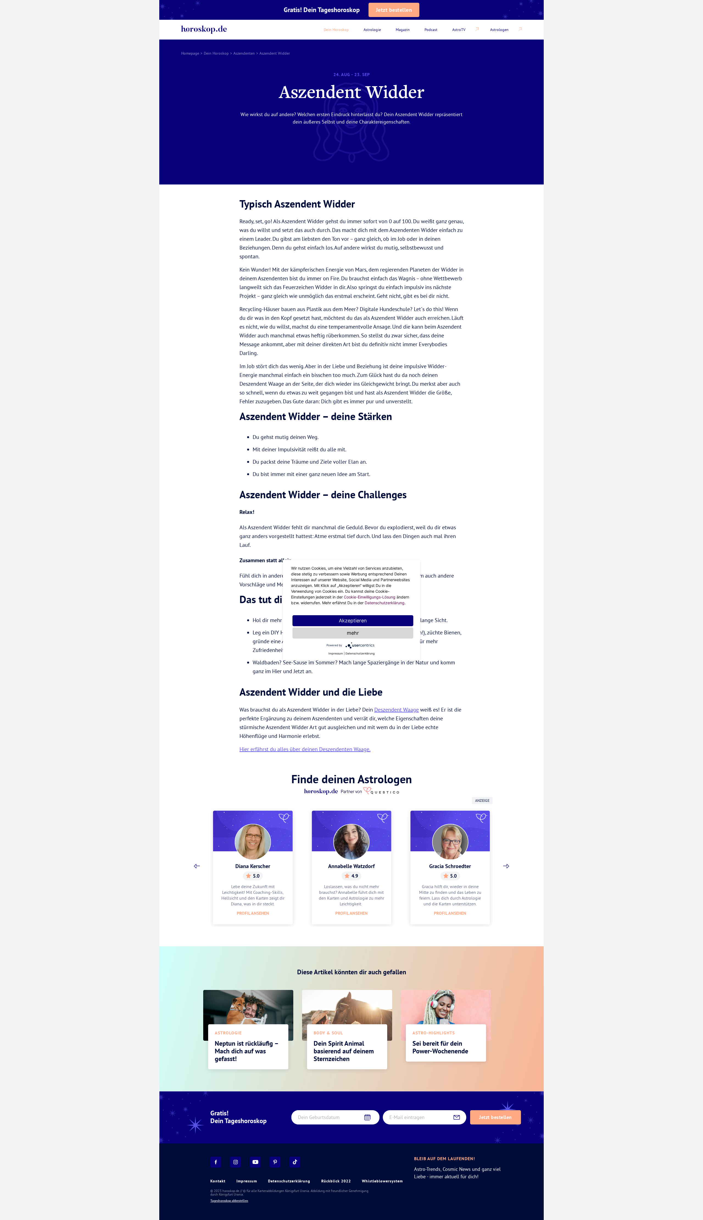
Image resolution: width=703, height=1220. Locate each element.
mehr (353, 633)
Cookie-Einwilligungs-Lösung (369, 597)
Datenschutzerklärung (289, 1181)
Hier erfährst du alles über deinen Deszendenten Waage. (304, 749)
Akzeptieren (353, 620)
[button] (197, 866)
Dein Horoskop (216, 53)
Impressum (246, 1181)
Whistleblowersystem (382, 1181)
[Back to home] (204, 30)
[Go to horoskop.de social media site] (215, 1162)
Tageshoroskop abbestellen (229, 1201)
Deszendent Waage (396, 709)
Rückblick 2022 (336, 1181)
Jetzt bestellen (394, 9)
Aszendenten (244, 53)
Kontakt (217, 1181)
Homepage (190, 53)
